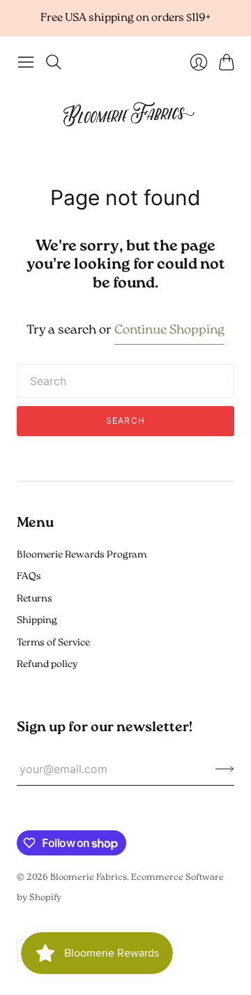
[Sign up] (224, 769)
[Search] (53, 62)
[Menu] (25, 62)
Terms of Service (53, 643)
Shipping (37, 620)
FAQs (29, 576)
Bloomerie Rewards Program (81, 555)
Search (125, 420)
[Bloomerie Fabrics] (125, 113)
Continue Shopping (169, 330)
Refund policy (47, 664)
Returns (34, 599)
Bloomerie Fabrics (88, 877)
